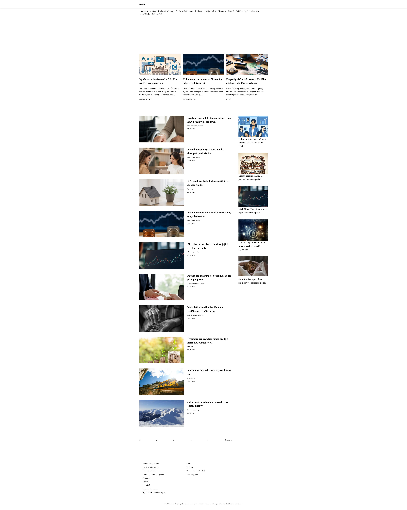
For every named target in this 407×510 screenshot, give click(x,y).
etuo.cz (142, 4)
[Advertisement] (203, 31)
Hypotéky (222, 11)
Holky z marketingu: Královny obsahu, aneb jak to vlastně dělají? (252, 142)
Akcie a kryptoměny (148, 11)
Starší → (228, 440)
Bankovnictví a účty (166, 11)
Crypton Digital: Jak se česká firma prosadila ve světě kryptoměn (251, 246)
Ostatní (231, 11)
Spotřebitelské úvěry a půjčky (151, 14)
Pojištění (239, 11)
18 (208, 440)
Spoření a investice (252, 11)
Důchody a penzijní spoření (205, 11)
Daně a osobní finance (184, 11)
